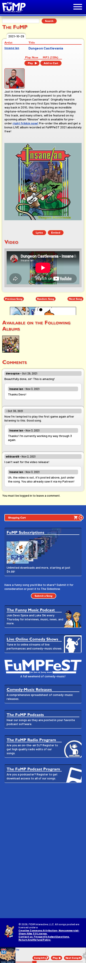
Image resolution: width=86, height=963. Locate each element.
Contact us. (26, 936)
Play (30, 63)
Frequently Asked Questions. (52, 936)
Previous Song (13, 298)
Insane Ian (11, 48)
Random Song (45, 298)
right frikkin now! (25, 123)
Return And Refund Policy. (35, 939)
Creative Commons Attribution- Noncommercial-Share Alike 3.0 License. (49, 932)
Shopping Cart (45, 517)
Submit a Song (43, 595)
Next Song (75, 298)
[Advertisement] (43, 833)
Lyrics (39, 232)
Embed (55, 232)
